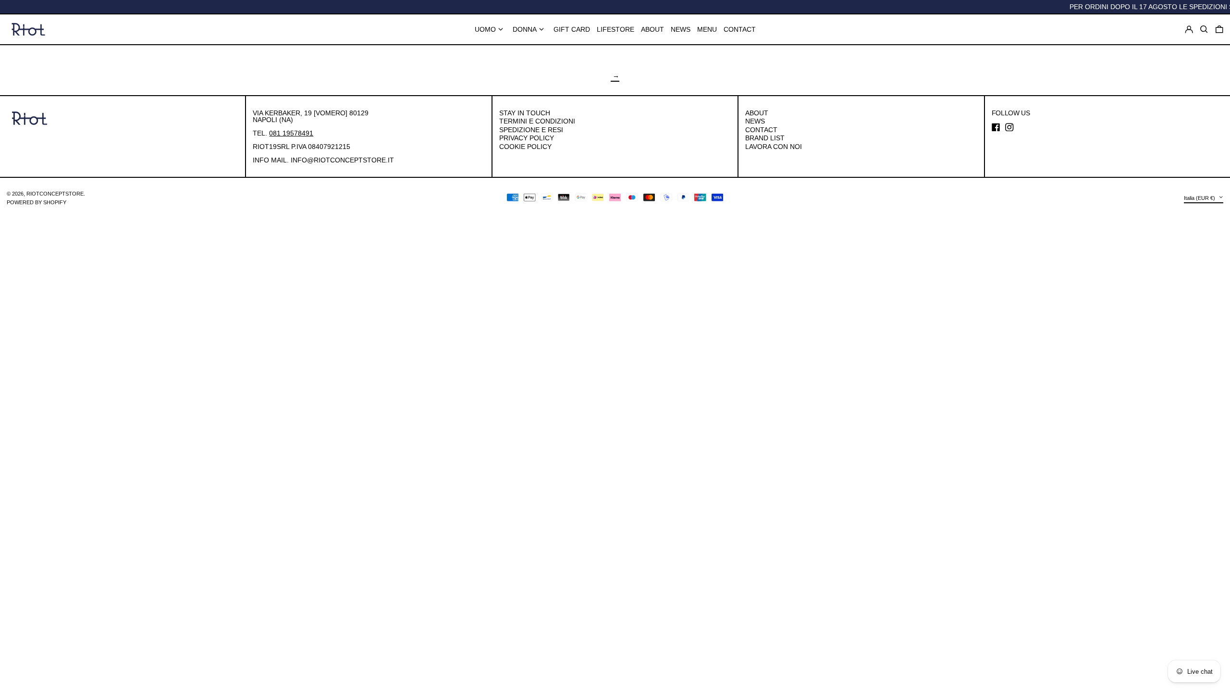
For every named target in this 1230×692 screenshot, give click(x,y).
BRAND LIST (765, 138)
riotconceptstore (55, 194)
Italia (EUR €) (1200, 197)
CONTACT (761, 130)
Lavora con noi (773, 146)
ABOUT (756, 113)
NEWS (755, 121)
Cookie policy (525, 146)
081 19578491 (291, 133)
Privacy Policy (526, 138)
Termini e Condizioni (537, 121)
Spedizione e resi (531, 130)
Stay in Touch (524, 113)
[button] (1219, 29)
